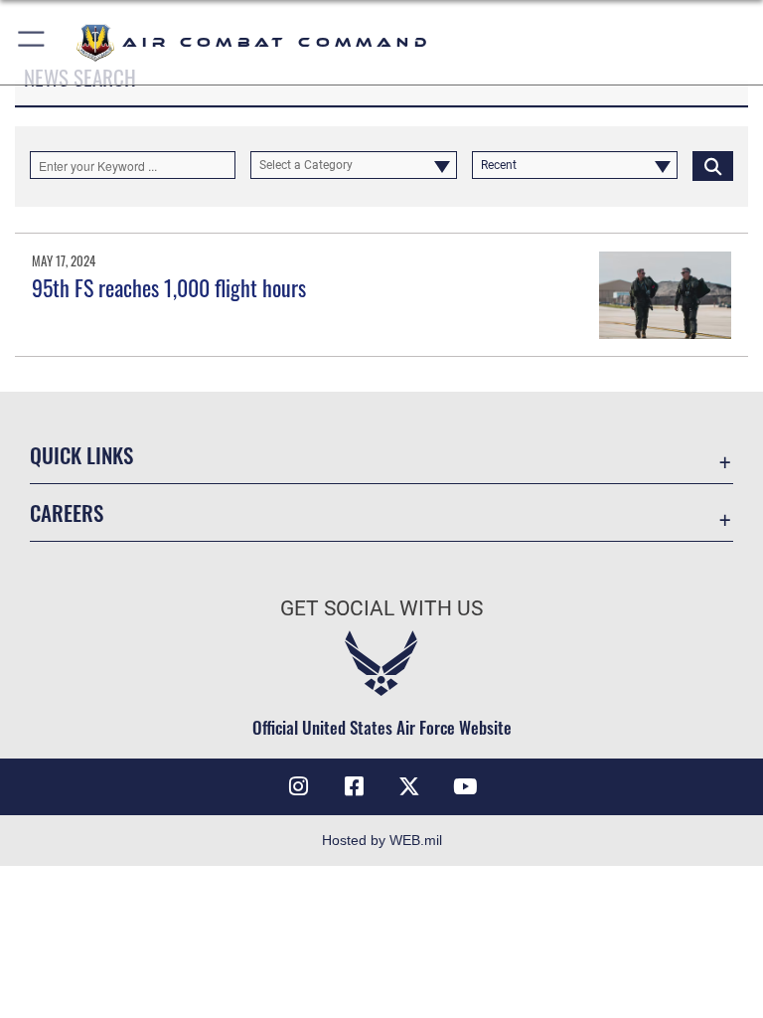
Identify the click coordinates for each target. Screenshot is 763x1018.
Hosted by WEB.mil (382, 840)
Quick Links (81, 454)
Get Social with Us (381, 608)
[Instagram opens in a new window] (298, 786)
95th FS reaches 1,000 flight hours (169, 287)
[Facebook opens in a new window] (354, 786)
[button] (32, 42)
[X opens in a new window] (409, 786)
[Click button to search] (712, 165)
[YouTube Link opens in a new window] (465, 786)
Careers (66, 512)
